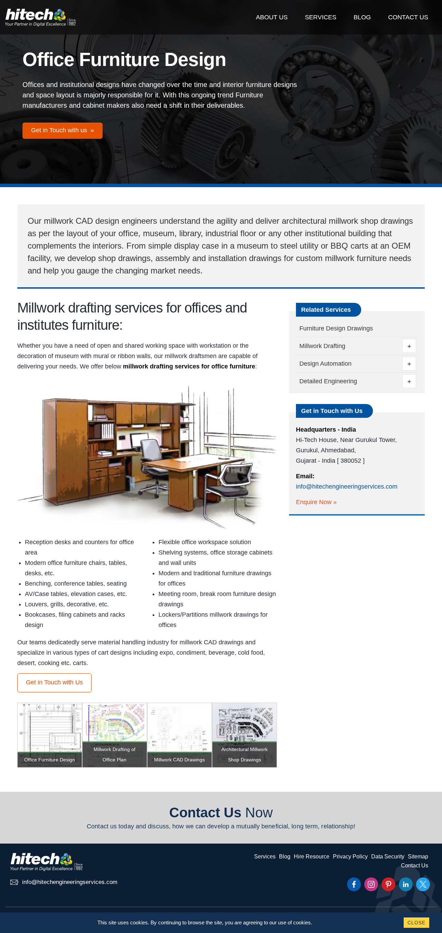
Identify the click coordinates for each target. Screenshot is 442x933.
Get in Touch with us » (62, 130)
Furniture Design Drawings (336, 328)
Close (416, 922)
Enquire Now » (316, 502)
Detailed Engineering (328, 381)
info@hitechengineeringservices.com (346, 486)
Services (320, 17)
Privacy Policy (350, 856)
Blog (362, 17)
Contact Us (408, 17)
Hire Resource (311, 856)
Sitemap (418, 856)
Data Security (387, 856)
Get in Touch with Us (54, 682)
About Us (272, 17)
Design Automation (325, 363)
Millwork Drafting (322, 346)
